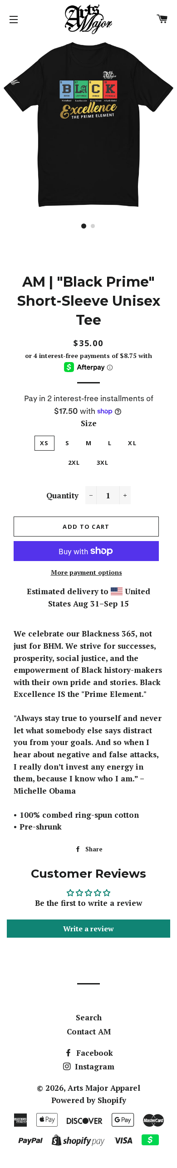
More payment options (86, 572)
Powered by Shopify (88, 1100)
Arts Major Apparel (104, 1088)
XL (132, 443)
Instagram (93, 1066)
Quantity (62, 495)
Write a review (88, 929)
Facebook (93, 1053)
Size (89, 423)
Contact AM (89, 1031)
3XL (103, 462)
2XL (74, 462)
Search (89, 1017)
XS (44, 443)
